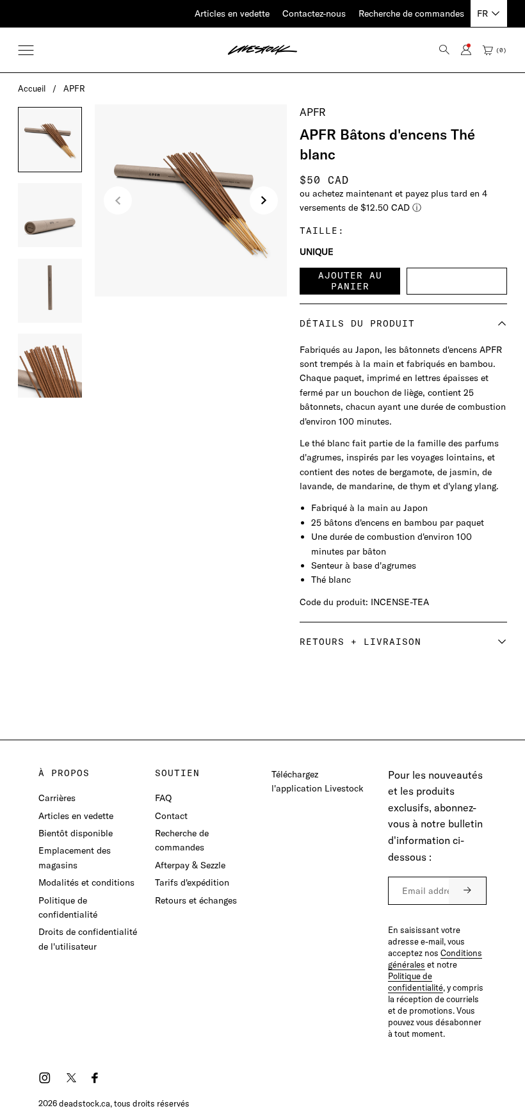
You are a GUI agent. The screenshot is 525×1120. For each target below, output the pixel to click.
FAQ (163, 798)
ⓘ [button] (416, 207)
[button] (26, 50)
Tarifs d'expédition (192, 882)
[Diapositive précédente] (118, 200)
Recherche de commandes (411, 13)
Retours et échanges (196, 900)
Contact (171, 816)
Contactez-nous (314, 13)
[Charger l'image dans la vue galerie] (50, 139)
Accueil (31, 88)
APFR (74, 88)
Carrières (57, 798)
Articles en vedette (232, 13)
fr (482, 13)
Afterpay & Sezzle (190, 865)
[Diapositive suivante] (264, 200)
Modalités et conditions (86, 882)
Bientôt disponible (75, 833)
